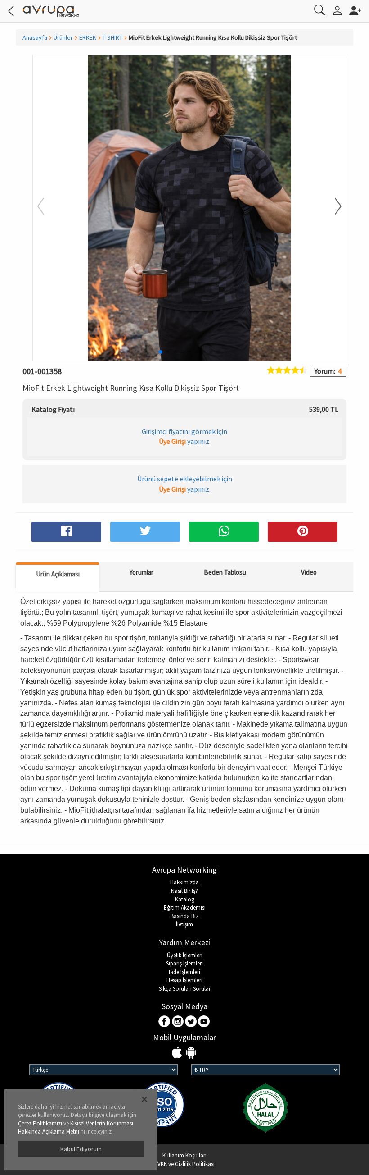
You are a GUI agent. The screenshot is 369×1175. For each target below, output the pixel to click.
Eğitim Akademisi (185, 907)
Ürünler (63, 37)
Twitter (191, 1022)
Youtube (204, 1022)
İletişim (184, 924)
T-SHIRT (112, 37)
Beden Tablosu (225, 572)
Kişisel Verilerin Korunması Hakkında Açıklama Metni (75, 1128)
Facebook (164, 1022)
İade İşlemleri (184, 972)
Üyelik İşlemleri (184, 955)
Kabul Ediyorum (81, 1149)
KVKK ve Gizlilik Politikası (184, 1164)
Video (309, 572)
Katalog (184, 899)
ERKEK (87, 37)
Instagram (177, 1022)
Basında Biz (184, 916)
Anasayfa (34, 37)
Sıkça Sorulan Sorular (185, 988)
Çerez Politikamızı (40, 1123)
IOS (177, 1053)
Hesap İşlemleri (184, 980)
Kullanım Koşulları (184, 1155)
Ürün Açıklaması (58, 574)
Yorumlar (141, 572)
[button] (333, 207)
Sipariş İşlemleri (184, 963)
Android (191, 1053)
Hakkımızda (184, 882)
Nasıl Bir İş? (184, 891)
